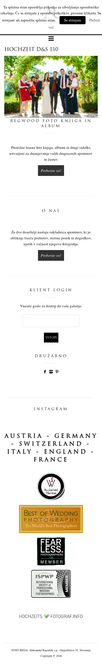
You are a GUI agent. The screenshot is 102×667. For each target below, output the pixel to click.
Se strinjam (72, 20)
